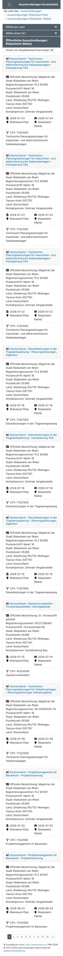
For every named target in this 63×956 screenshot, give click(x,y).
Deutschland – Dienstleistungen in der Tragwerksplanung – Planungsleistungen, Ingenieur (31, 352)
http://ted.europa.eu (36, 944)
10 (47, 936)
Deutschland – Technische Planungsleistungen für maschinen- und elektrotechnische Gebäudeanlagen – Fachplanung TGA (31, 63)
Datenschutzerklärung (14, 951)
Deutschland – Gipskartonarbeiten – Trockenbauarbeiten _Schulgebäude (30, 605)
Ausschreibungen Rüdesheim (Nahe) (29, 18)
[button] (31, 27)
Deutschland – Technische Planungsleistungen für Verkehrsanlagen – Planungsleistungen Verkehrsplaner (31, 689)
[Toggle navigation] (9, 4)
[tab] (31, 27)
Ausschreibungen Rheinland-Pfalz (27, 14)
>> (52, 936)
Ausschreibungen (31, 11)
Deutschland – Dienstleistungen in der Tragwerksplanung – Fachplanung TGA (31, 436)
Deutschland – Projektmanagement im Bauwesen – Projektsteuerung (31, 774)
